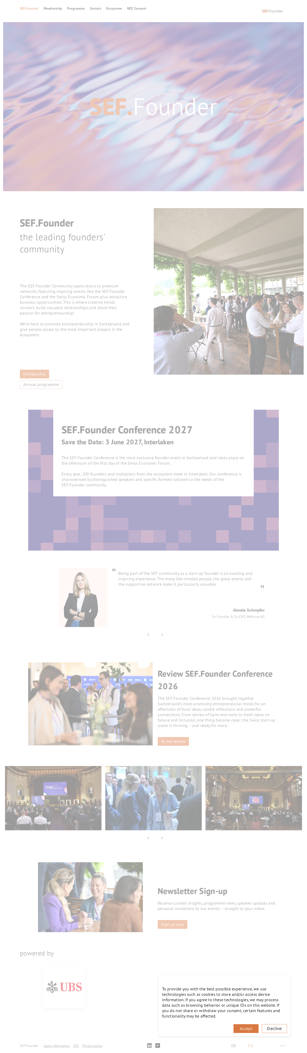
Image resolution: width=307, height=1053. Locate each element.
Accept (246, 1028)
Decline (274, 1028)
